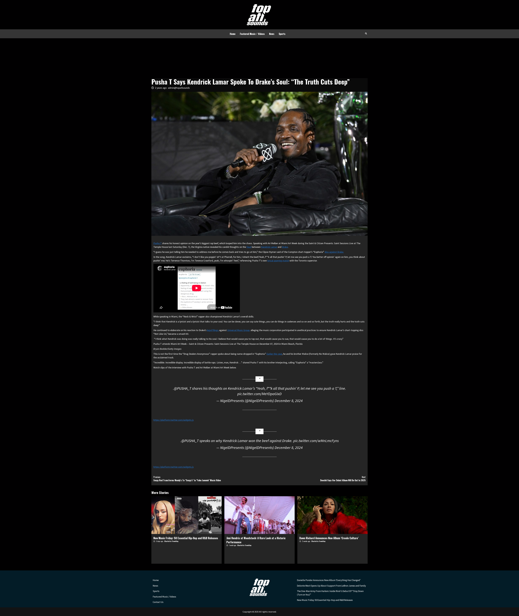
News (271, 34)
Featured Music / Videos (252, 34)
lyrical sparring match (278, 260)
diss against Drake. (334, 251)
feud (249, 246)
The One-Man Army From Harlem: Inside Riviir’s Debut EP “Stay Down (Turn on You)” (330, 593)
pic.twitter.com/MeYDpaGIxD (259, 393)
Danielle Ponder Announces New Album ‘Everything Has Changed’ (329, 580)
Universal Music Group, (238, 330)
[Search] (366, 33)
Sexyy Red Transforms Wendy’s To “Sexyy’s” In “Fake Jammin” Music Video (187, 478)
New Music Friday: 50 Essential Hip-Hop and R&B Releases (185, 538)
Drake (285, 246)
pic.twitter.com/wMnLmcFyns (316, 440)
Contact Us (158, 602)
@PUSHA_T (182, 388)
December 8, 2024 (289, 400)
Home (232, 34)
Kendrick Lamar (269, 246)
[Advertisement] (259, 58)
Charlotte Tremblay (171, 541)
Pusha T (157, 243)
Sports (282, 34)
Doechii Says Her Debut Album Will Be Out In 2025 (343, 478)
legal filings (213, 330)
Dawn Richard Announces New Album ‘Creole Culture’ (329, 538)
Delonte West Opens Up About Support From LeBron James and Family (331, 585)
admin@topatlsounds (179, 87)
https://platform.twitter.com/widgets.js (173, 419)
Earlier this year (274, 353)
